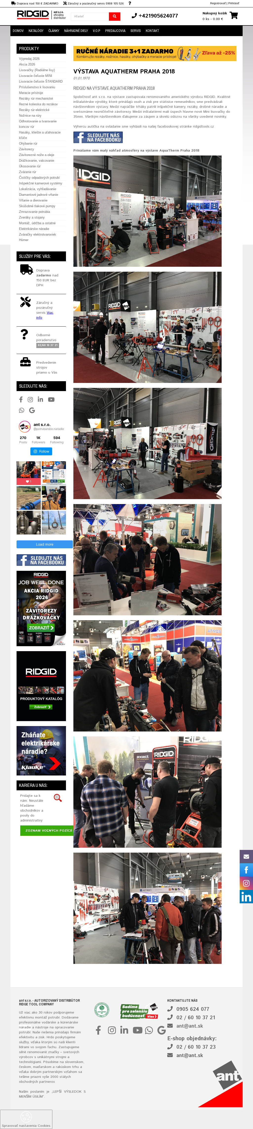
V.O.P (96, 30)
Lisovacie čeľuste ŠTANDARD (41, 81)
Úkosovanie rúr (30, 166)
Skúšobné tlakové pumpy (37, 206)
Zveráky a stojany (32, 217)
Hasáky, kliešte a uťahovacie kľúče (40, 135)
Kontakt (152, 30)
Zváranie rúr (27, 172)
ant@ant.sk (189, 1026)
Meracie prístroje (31, 93)
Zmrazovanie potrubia (34, 212)
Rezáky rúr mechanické (36, 98)
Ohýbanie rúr (28, 143)
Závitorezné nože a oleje (36, 155)
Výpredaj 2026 (29, 59)
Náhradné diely (76, 30)
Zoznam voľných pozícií (48, 830)
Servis (135, 30)
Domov (18, 30)
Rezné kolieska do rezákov (38, 104)
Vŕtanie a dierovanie (33, 200)
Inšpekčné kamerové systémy (40, 183)
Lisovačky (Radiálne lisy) (37, 70)
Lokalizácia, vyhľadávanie (37, 189)
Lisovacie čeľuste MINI (35, 76)
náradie (25, 1027)
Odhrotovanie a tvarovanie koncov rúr (38, 124)
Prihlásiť (233, 3)
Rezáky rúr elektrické (34, 110)
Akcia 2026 (27, 64)
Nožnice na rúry (30, 115)
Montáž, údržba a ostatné (37, 223)
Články (53, 30)
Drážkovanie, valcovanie (36, 160)
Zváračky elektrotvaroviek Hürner (37, 237)
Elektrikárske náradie (34, 229)
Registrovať (218, 3)
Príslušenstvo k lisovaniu (37, 87)
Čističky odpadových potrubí (39, 177)
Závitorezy (26, 149)
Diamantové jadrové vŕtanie (38, 195)
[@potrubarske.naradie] (25, 427)
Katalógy (36, 30)
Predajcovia (115, 30)
